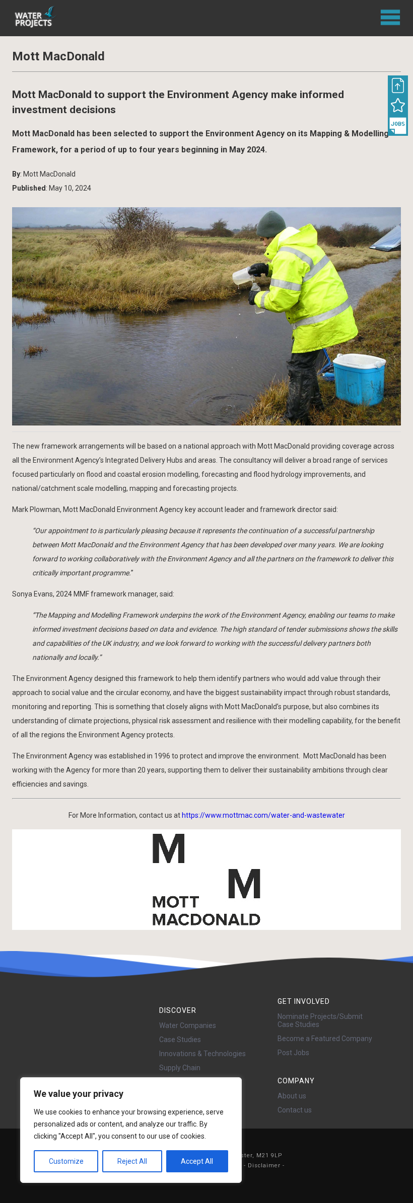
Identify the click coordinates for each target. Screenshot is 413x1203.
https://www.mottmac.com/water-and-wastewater (263, 815)
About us (292, 1096)
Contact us (295, 1110)
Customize (66, 1161)
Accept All (197, 1161)
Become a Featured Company (325, 1039)
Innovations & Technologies (202, 1054)
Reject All (132, 1161)
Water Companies (187, 1025)
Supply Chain (179, 1068)
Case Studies (180, 1040)
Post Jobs (293, 1053)
